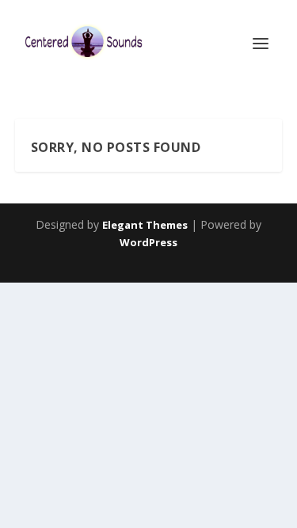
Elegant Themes (145, 225)
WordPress (148, 242)
